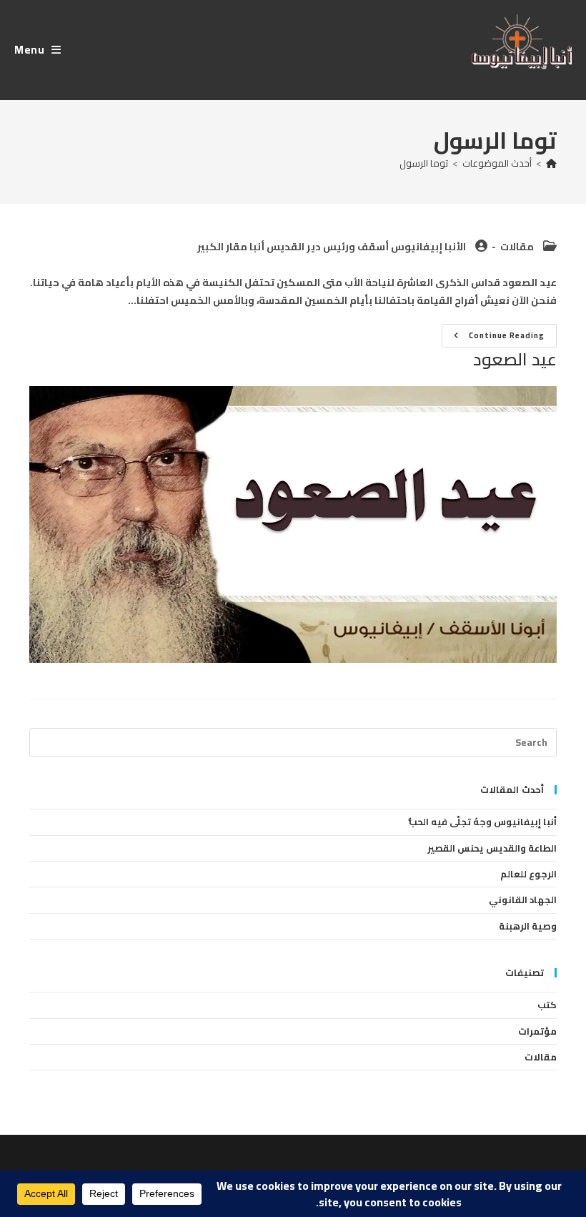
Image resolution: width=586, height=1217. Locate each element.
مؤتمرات (537, 1031)
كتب (547, 1004)
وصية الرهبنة (528, 926)
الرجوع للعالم (528, 873)
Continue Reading (493, 337)
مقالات (517, 246)
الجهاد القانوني (523, 899)
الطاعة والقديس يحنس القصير (492, 848)
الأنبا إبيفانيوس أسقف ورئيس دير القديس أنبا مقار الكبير (331, 246)
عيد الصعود (515, 359)
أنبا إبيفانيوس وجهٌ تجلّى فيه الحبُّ (483, 821)
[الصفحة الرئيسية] (551, 163)
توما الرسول (423, 163)
